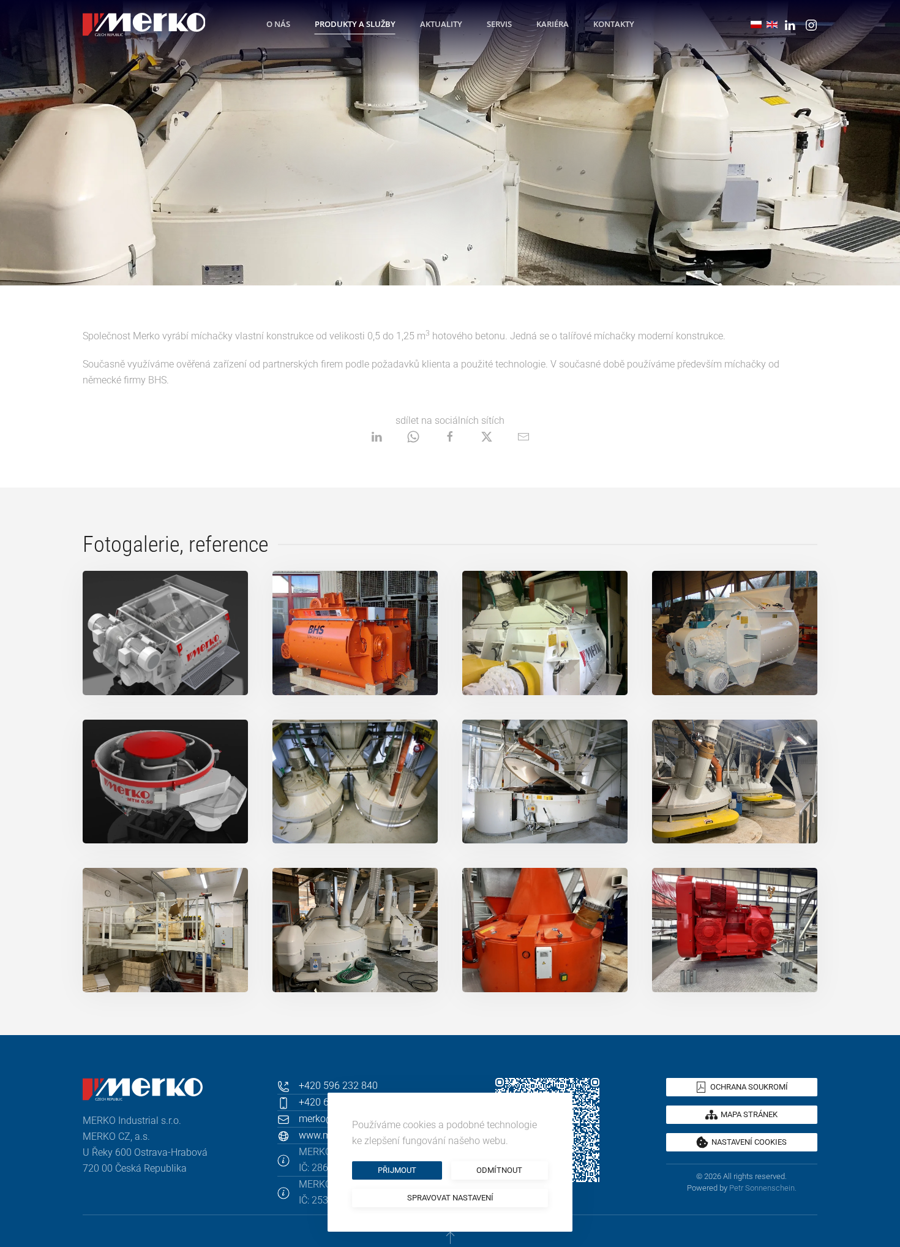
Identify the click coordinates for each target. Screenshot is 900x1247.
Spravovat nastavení (450, 1197)
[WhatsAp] (413, 436)
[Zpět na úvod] (144, 24)
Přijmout (397, 1170)
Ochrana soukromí (749, 1086)
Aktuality (441, 23)
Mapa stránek (749, 1114)
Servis (499, 23)
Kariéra (552, 23)
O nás (278, 23)
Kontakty (613, 23)
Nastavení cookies (749, 1142)
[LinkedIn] (376, 436)
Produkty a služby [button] (355, 23)
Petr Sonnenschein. (763, 1187)
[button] (165, 633)
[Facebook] (450, 436)
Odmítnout (499, 1170)
